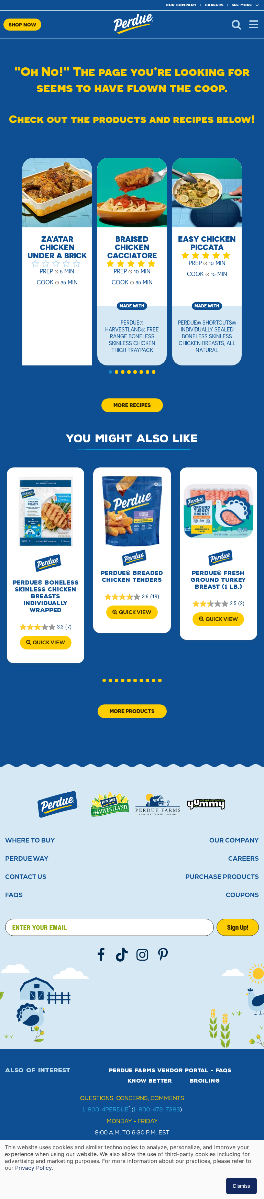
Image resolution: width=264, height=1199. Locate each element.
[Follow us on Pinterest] (163, 954)
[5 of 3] (135, 372)
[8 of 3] (153, 372)
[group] (57, 266)
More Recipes (132, 405)
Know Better (150, 1081)
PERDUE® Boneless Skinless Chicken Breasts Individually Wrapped (46, 596)
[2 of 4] (110, 680)
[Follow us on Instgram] (142, 954)
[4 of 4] (122, 680)
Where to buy (30, 840)
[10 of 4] (160, 680)
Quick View (49, 642)
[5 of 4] (129, 680)
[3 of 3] (122, 372)
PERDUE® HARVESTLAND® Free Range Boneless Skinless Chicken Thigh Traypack (132, 336)
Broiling (205, 1081)
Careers (214, 5)
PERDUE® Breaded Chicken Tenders (132, 576)
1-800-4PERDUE (105, 1109)
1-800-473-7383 (156, 1109)
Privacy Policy (33, 1167)
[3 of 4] (116, 680)
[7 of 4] (141, 680)
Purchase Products (222, 877)
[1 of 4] (104, 680)
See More (242, 5)
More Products (132, 711)
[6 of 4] (135, 680)
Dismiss (241, 1186)
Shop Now (22, 24)
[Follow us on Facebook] (101, 954)
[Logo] (58, 804)
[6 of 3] (141, 372)
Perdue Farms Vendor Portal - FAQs (170, 1070)
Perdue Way (26, 859)
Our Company (234, 840)
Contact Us (25, 877)
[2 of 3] (116, 372)
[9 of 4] (153, 680)
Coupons (242, 895)
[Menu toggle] (254, 24)
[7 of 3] (147, 372)
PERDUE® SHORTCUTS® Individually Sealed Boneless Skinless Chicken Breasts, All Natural (207, 336)
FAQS (14, 895)
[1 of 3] (110, 372)
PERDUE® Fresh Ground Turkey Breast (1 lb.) (218, 580)
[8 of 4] (147, 680)
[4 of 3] (129, 372)
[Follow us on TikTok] (121, 954)
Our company (181, 5)
